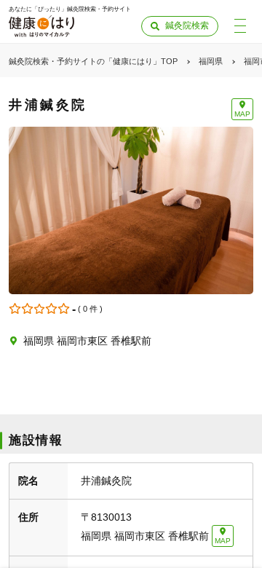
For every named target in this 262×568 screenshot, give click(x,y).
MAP (242, 114)
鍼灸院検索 (187, 25)
